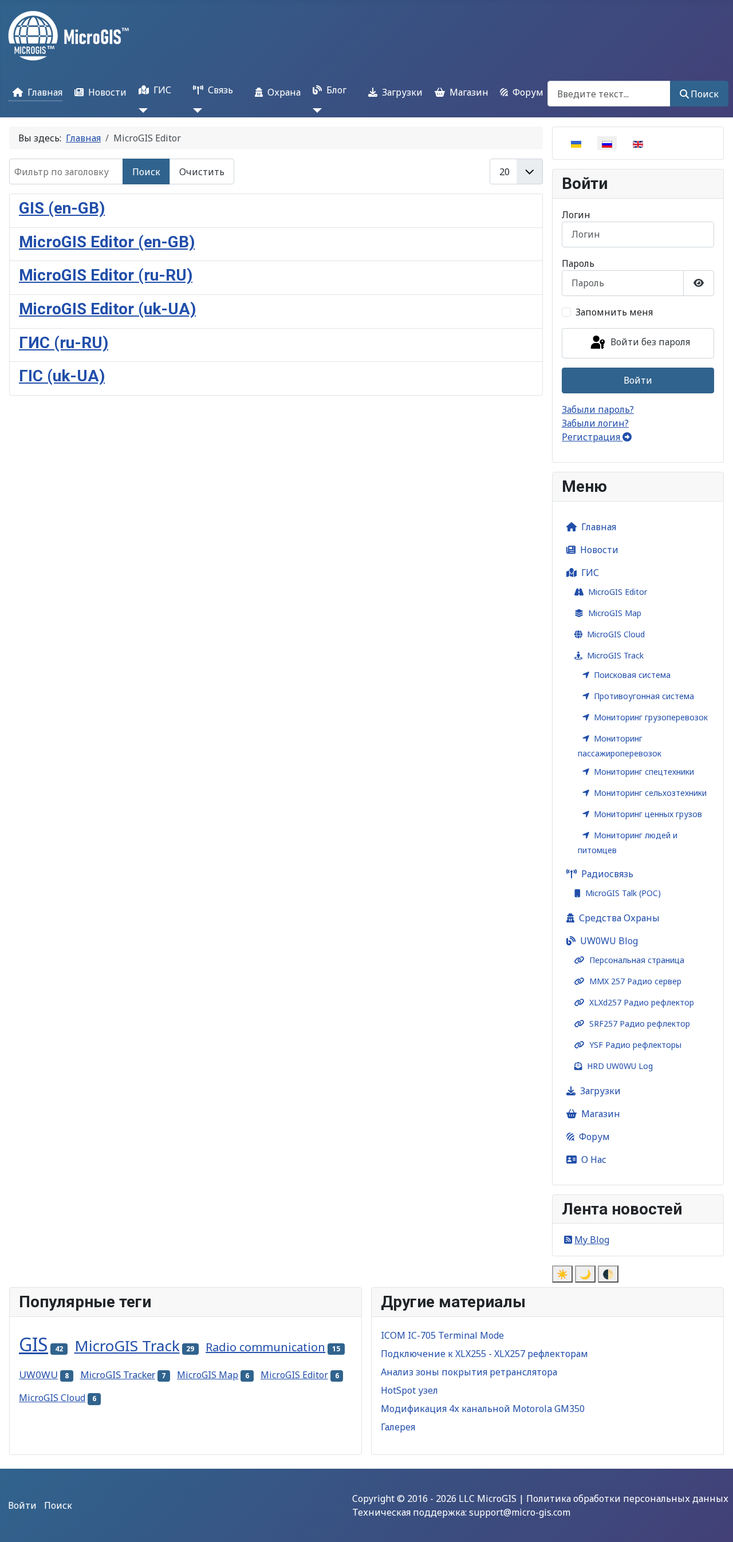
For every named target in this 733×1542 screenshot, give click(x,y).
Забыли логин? (595, 423)
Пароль (578, 263)
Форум (528, 92)
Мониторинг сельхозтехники (650, 792)
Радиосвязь (607, 873)
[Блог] (315, 110)
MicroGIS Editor (617, 591)
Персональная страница (636, 960)
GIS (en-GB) (62, 208)
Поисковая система (632, 674)
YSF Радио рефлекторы (635, 1044)
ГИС (162, 90)
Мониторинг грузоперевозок (651, 717)
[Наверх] (713, 1521)
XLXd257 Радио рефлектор (641, 1002)
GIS (33, 1344)
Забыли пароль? (598, 409)
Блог (336, 90)
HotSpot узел (409, 1390)
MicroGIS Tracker (117, 1374)
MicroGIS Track (615, 655)
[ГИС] (141, 110)
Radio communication (265, 1347)
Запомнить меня (614, 312)
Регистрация (592, 437)
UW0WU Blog (609, 940)
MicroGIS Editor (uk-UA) (107, 308)
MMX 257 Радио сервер (635, 981)
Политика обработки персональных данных (627, 1498)
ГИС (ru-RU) (63, 342)
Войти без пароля (649, 342)
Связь (220, 90)
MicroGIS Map (614, 613)
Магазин (469, 92)
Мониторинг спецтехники (644, 771)
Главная (44, 92)
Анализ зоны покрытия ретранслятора (469, 1372)
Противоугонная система (644, 696)
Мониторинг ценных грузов (648, 814)
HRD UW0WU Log (620, 1065)
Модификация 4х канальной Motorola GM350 (483, 1408)
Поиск (705, 94)
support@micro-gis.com (519, 1512)
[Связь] (195, 110)
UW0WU (38, 1374)
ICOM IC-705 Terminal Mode (442, 1335)
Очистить (201, 171)
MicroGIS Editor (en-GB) (107, 241)
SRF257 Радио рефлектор (639, 1023)
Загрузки (402, 92)
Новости (107, 92)
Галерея (398, 1427)
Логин (576, 214)
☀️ (562, 1274)
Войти (638, 380)
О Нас (593, 1159)
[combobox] (609, 94)
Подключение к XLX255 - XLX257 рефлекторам (484, 1353)
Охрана (284, 92)
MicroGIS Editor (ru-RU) (105, 275)
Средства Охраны (619, 918)
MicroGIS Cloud (616, 634)
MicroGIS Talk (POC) (623, 893)
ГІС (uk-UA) (62, 375)
